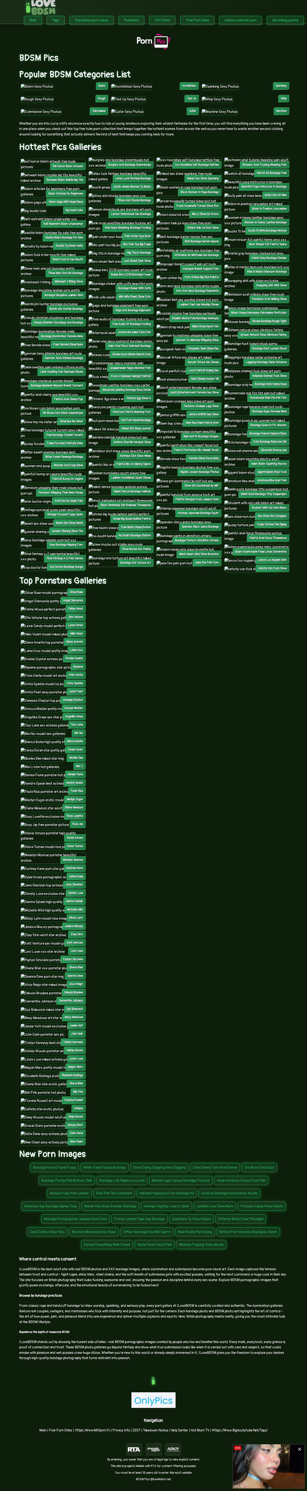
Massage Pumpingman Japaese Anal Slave (75, 1219)
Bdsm (102, 86)
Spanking (281, 86)
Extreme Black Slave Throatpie (240, 1219)
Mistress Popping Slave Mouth (201, 1244)
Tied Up (191, 98)
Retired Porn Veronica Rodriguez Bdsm (248, 1232)
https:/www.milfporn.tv (92, 1430)
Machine (281, 111)
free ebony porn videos (91, 20)
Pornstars (131, 20)
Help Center (179, 1430)
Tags (55, 20)
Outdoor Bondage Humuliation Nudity (229, 1193)
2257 (136, 1430)
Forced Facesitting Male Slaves (107, 1244)
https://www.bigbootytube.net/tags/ (240, 1430)
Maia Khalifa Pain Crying (195, 1232)
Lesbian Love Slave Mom (214, 1206)
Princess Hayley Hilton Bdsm (262, 1206)
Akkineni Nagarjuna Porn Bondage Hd (166, 1193)
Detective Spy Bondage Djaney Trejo (50, 1206)
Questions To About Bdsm (191, 1219)
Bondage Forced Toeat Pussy (54, 1167)
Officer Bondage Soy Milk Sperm (147, 1232)
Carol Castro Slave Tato (47, 1232)
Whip (284, 98)
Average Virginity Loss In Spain (166, 1206)
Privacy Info (121, 1430)
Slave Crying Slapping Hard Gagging (159, 1167)
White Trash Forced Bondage (104, 1167)
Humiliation (189, 86)
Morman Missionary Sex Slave (94, 1232)
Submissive (99, 111)
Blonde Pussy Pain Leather (69, 1193)
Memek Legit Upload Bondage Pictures (181, 1180)
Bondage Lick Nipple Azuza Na (122, 1180)
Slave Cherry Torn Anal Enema (215, 1167)
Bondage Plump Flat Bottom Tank (66, 1180)
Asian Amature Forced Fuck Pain (241, 1180)
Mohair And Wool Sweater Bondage (110, 1206)
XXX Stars (162, 20)
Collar (192, 111)
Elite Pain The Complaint (114, 1193)
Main (33, 20)
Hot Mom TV (200, 1430)
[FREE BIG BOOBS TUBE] (33, 211)
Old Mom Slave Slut (259, 1167)
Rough (102, 98)
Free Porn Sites (197, 20)
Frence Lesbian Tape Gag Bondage (139, 1219)
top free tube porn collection (94, 129)
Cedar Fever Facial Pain (154, 1244)
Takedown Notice (155, 1430)
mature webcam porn (240, 20)
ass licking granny (285, 20)
